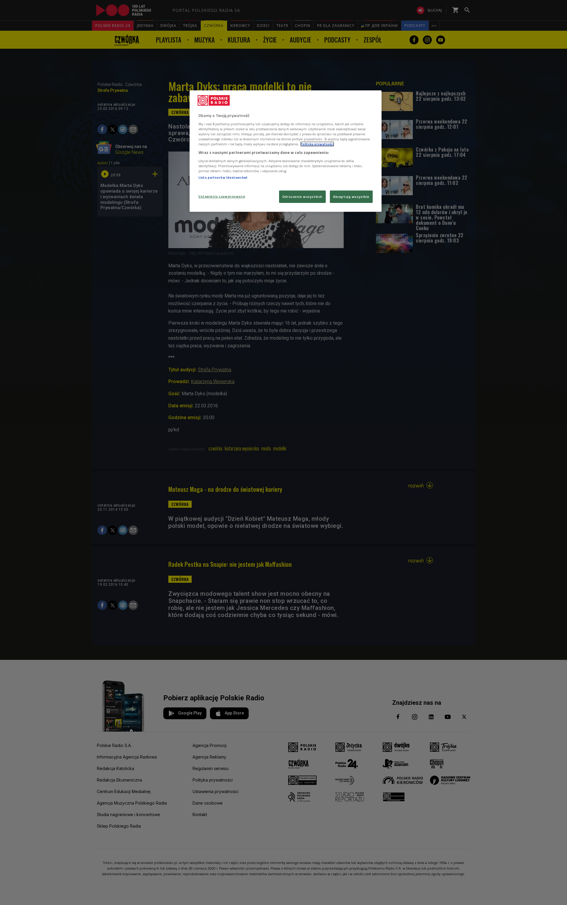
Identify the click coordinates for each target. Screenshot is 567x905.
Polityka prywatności (317, 144)
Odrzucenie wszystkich (302, 196)
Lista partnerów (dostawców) (222, 177)
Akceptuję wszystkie (351, 196)
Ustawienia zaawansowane (221, 196)
